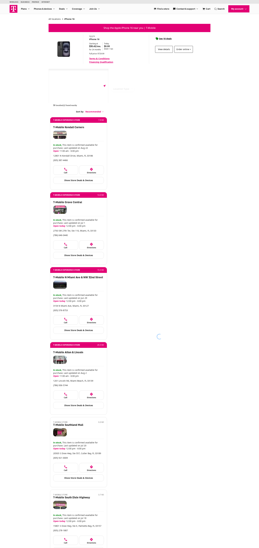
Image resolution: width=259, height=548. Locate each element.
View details (164, 49)
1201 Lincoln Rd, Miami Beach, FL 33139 (73, 380)
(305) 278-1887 (60, 530)
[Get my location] (104, 85)
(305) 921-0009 (60, 457)
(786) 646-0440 (60, 235)
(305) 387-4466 (60, 160)
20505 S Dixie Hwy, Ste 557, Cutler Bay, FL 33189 (77, 453)
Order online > (183, 49)
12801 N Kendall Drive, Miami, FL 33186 (73, 155)
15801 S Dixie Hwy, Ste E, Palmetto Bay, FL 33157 (77, 525)
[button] (94, 111)
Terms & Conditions (99, 58)
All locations (55, 19)
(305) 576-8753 (60, 310)
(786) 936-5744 (60, 385)
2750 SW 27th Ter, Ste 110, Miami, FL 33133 (74, 230)
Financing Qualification (101, 62)
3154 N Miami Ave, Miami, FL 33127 (71, 305)
